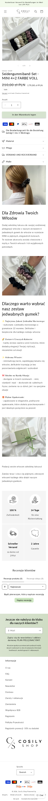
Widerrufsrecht (15, 795)
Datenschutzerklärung (32, 795)
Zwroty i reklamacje (14, 698)
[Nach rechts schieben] (30, 66)
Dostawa (9, 692)
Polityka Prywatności (14, 722)
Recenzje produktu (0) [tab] (13, 579)
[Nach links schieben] (18, 66)
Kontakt (8, 680)
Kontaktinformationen (29, 799)
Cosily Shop (22, 791)
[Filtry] (5, 586)
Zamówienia (10, 704)
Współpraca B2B (12, 710)
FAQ (7, 674)
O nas (8, 668)
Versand (4, 93)
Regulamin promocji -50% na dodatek (22, 728)
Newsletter (10, 686)
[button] (5, 11)
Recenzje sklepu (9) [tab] (35, 579)
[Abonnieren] (40, 630)
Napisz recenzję (24, 600)
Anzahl (4, 100)
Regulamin (10, 716)
